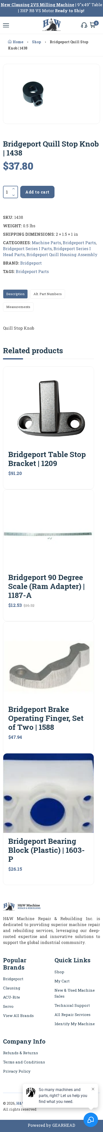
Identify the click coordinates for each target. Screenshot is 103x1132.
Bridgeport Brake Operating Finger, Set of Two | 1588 (46, 718)
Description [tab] (15, 294)
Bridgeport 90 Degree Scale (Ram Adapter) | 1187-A (46, 586)
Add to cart (37, 192)
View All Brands (18, 1015)
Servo (8, 1006)
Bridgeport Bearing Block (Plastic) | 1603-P (46, 850)
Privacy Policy (16, 1071)
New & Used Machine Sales (74, 993)
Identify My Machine (74, 1023)
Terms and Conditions (24, 1061)
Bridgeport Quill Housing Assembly (62, 254)
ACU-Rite (11, 997)
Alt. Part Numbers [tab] (48, 294)
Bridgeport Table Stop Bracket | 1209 (47, 458)
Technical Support (72, 1005)
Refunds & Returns (20, 1052)
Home (18, 41)
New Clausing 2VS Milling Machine (37, 4)
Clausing (11, 987)
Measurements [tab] (18, 307)
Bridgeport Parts (79, 242)
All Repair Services (72, 1014)
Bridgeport (31, 263)
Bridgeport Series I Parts (27, 248)
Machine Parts (46, 242)
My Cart (62, 980)
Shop (36, 41)
